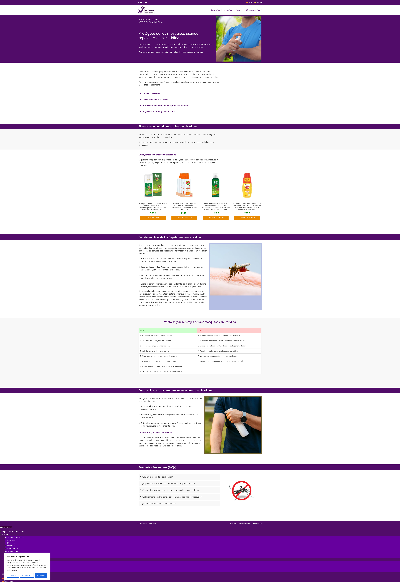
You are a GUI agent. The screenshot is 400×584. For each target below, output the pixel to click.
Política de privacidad (244, 523)
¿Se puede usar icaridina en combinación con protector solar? (169, 483)
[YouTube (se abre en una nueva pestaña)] (146, 2)
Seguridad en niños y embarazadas (159, 111)
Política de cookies (257, 523)
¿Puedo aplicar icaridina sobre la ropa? (159, 503)
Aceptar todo (40, 575)
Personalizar (13, 575)
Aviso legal (233, 523)
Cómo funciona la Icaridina (155, 99)
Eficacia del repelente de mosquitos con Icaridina (166, 105)
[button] (179, 93)
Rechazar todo (27, 575)
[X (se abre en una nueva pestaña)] (139, 2)
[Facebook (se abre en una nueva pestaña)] (141, 2)
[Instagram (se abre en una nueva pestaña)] (143, 2)
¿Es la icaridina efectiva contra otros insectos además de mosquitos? (172, 497)
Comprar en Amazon (153, 218)
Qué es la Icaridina (151, 93)
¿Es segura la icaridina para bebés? (157, 477)
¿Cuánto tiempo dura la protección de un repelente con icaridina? (170, 490)
